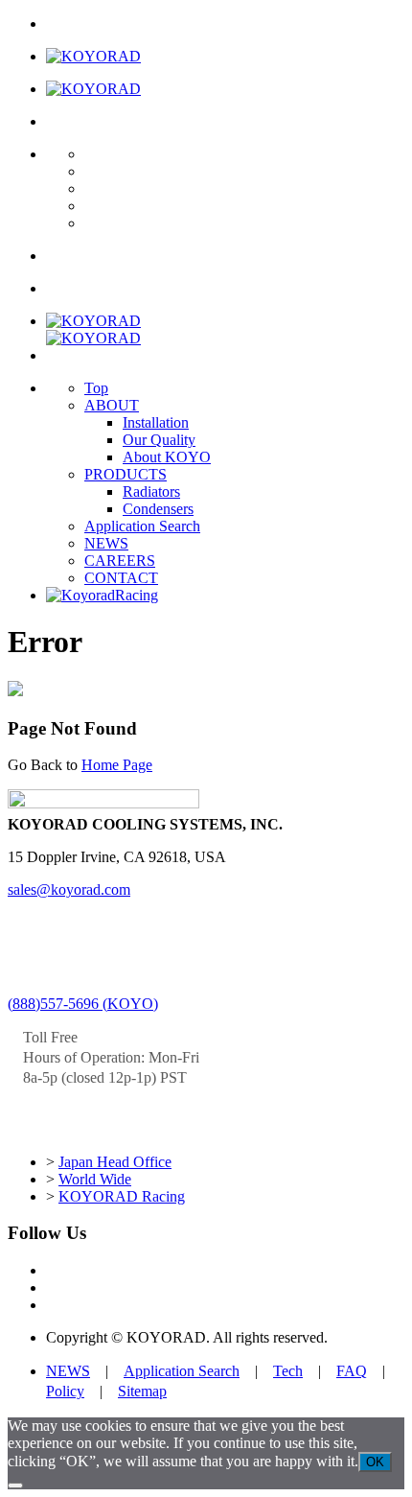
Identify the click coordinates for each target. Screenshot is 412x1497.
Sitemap (142, 1391)
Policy (65, 1391)
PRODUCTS (125, 474)
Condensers (158, 509)
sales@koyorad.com (69, 889)
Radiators (151, 491)
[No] (15, 1485)
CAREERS (119, 560)
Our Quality (159, 440)
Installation (156, 422)
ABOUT (111, 405)
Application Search (142, 526)
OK (375, 1462)
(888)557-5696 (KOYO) (83, 1003)
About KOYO (167, 457)
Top (96, 388)
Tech (288, 1371)
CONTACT (121, 578)
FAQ (351, 1371)
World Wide (94, 1179)
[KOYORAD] (93, 56)
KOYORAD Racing (121, 1196)
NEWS (106, 543)
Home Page (116, 765)
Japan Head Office (115, 1162)
